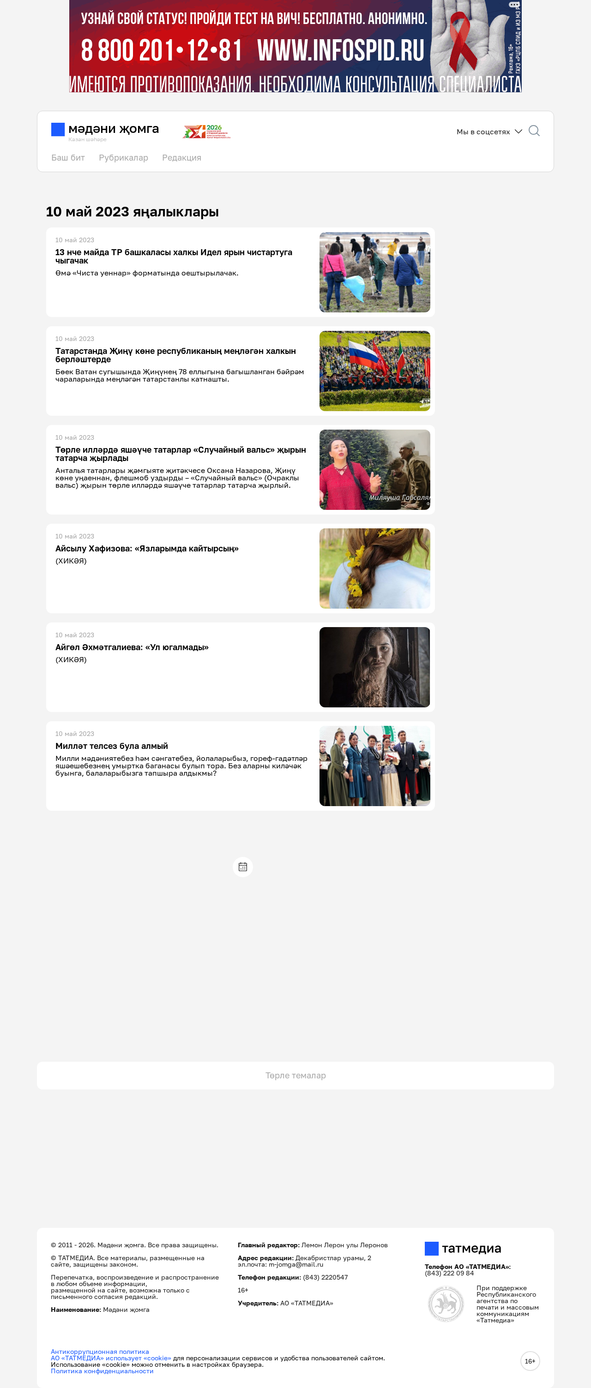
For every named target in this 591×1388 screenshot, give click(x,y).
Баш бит (68, 157)
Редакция (181, 157)
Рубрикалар (123, 157)
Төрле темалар (295, 1075)
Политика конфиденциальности (102, 1371)
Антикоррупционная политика (100, 1351)
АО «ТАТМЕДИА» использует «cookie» (111, 1358)
